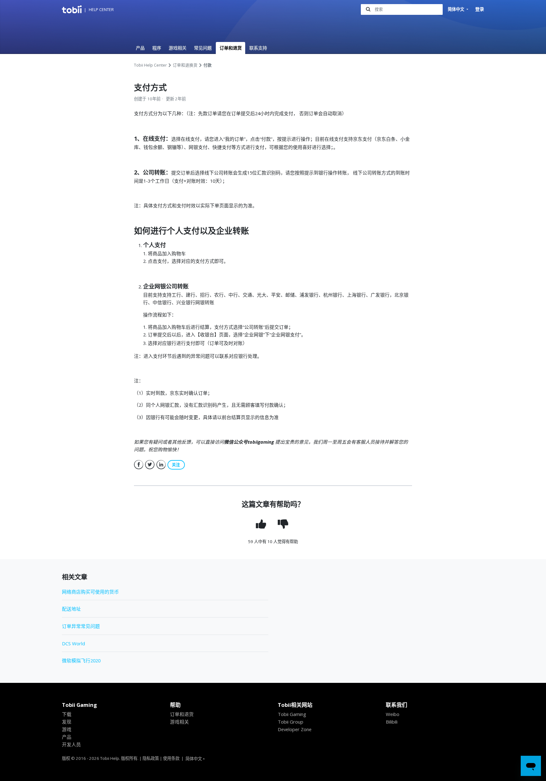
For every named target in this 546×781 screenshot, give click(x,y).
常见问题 (203, 48)
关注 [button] (176, 464)
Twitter (150, 465)
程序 (156, 48)
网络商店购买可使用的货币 (90, 592)
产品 (140, 48)
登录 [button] (479, 9)
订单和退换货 (185, 65)
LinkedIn (161, 465)
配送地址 (71, 609)
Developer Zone (295, 729)
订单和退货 (231, 48)
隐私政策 (151, 758)
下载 (66, 714)
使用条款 (171, 758)
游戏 (66, 729)
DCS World (73, 643)
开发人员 (71, 744)
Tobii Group (290, 722)
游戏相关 (177, 48)
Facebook (138, 465)
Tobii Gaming (292, 714)
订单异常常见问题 (81, 626)
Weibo (392, 714)
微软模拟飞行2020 (81, 660)
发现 (66, 722)
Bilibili (391, 722)
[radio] (261, 524)
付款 (207, 65)
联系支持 (258, 48)
